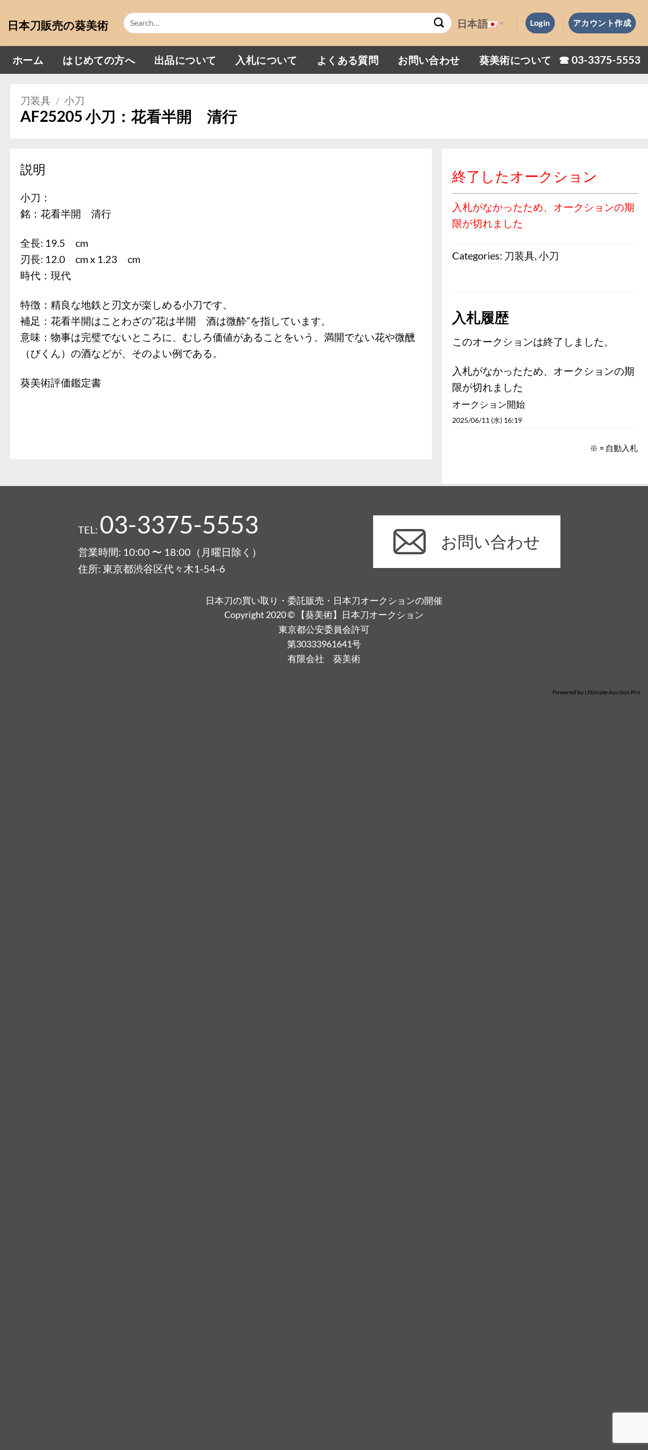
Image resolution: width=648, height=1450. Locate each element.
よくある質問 (348, 60)
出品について (185, 60)
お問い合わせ (429, 60)
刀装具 (35, 100)
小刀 (74, 100)
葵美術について (515, 60)
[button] (540, 23)
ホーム (28, 60)
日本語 (472, 23)
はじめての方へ (99, 60)
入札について (266, 60)
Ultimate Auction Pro (612, 692)
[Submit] (439, 23)
